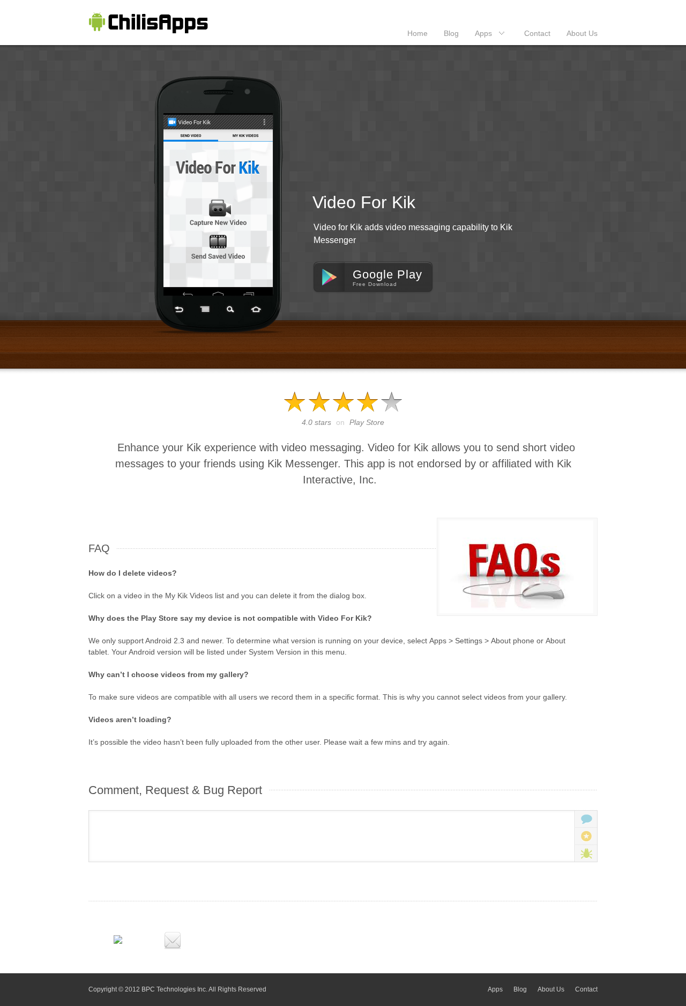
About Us (582, 33)
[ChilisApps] (148, 22)
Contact (537, 33)
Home (417, 33)
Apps (483, 33)
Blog (451, 33)
